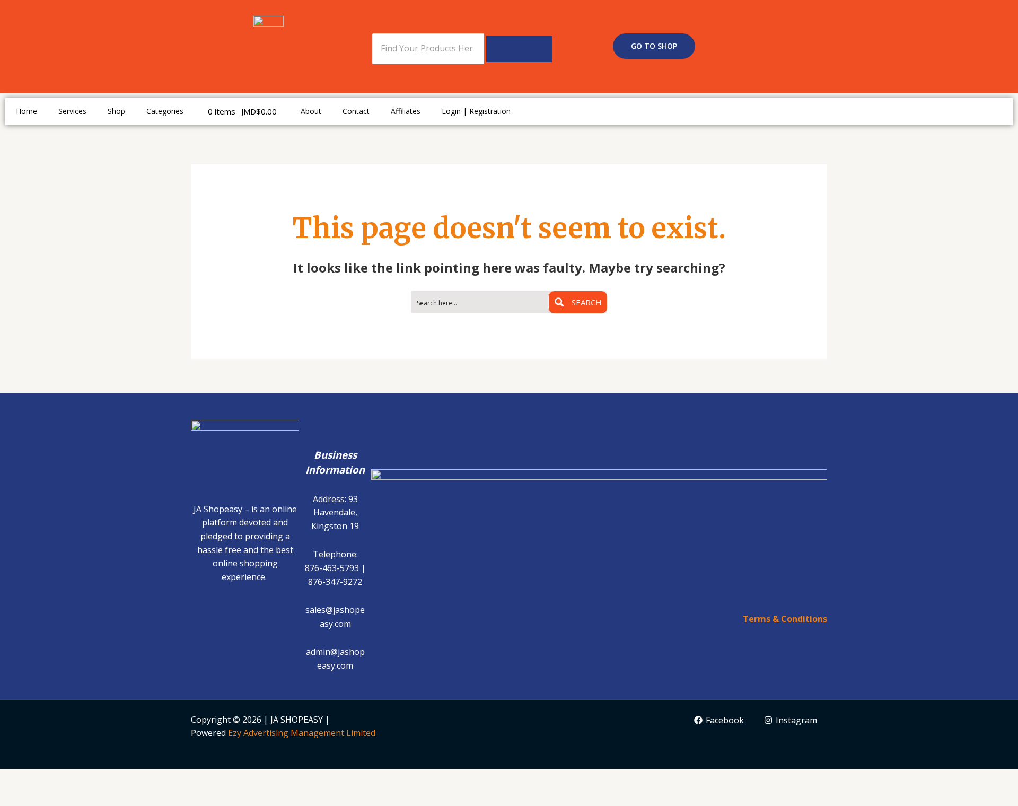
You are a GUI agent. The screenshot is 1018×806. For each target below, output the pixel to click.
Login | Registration (476, 111)
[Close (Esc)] (133, 778)
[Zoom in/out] (18, 778)
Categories (164, 111)
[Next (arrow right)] (56, 797)
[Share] (94, 778)
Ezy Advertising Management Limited (301, 733)
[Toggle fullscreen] (56, 778)
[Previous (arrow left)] (18, 797)
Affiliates (405, 111)
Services (72, 111)
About (311, 111)
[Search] (519, 49)
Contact (356, 111)
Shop (116, 111)
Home (26, 111)
